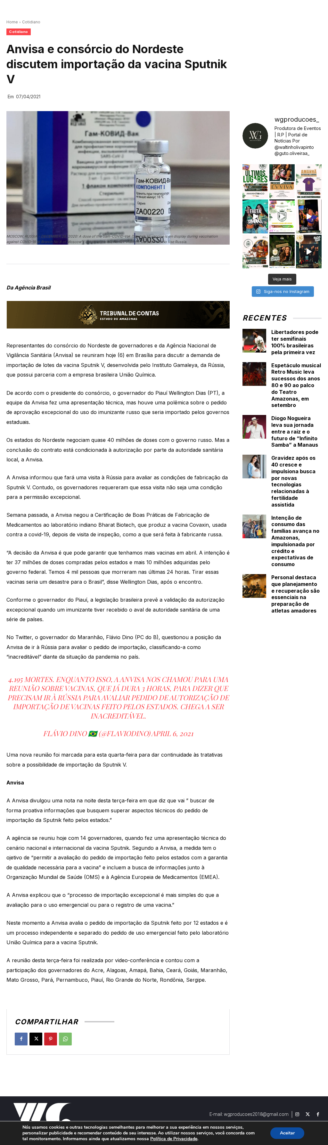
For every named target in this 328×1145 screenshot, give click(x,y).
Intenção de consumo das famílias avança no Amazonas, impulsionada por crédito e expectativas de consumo (295, 541)
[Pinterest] (50, 1039)
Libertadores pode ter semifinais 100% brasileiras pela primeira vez (294, 342)
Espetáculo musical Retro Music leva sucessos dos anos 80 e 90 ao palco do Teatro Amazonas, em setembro (296, 385)
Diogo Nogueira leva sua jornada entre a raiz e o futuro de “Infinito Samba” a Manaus (294, 431)
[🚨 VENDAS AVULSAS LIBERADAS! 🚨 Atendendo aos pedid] (282, 216)
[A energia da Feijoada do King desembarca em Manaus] (309, 216)
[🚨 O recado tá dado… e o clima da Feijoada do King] (309, 252)
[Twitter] (307, 1114)
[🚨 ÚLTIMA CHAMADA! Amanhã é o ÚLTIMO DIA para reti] (282, 181)
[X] (35, 1039)
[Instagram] (297, 1114)
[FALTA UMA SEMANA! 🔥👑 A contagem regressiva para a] (255, 216)
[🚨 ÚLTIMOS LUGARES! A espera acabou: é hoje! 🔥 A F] (255, 181)
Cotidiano (31, 22)
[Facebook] (21, 1039)
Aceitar (287, 1133)
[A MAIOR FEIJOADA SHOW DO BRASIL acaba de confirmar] (282, 252)
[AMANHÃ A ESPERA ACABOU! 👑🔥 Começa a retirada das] (309, 181)
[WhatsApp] (65, 1039)
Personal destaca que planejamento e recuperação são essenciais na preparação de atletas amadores (295, 594)
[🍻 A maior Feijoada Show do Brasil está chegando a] (255, 252)
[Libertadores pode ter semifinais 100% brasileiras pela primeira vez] (254, 341)
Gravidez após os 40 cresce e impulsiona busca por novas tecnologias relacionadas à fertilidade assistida (293, 481)
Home (12, 22)
